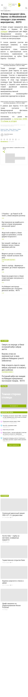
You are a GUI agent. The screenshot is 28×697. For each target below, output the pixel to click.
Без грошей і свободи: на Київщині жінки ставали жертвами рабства (11, 245)
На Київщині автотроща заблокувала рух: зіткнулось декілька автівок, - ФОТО (12, 288)
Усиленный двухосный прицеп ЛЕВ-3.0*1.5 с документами (13, 514)
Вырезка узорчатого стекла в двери (12, 582)
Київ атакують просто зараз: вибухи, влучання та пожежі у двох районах (14, 367)
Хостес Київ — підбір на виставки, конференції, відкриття (10, 538)
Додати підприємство (14, 445)
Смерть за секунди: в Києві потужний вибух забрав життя (13, 346)
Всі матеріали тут (14, 406)
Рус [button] (5, 8)
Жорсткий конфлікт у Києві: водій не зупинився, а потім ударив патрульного (12, 235)
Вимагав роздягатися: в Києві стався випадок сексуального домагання (13, 278)
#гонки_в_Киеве (14, 130)
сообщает (4, 32)
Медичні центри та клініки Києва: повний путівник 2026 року (12, 256)
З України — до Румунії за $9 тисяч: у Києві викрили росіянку (13, 215)
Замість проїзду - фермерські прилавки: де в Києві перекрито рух (13, 267)
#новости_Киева (4, 129)
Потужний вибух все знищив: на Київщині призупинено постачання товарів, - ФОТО (14, 378)
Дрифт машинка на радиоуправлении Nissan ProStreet (11, 605)
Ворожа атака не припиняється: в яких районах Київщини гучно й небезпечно (12, 357)
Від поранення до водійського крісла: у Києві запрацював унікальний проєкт (13, 224)
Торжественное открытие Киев (13, 560)
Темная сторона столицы (11, 395)
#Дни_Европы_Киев (5, 130)
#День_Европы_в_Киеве (15, 129)
